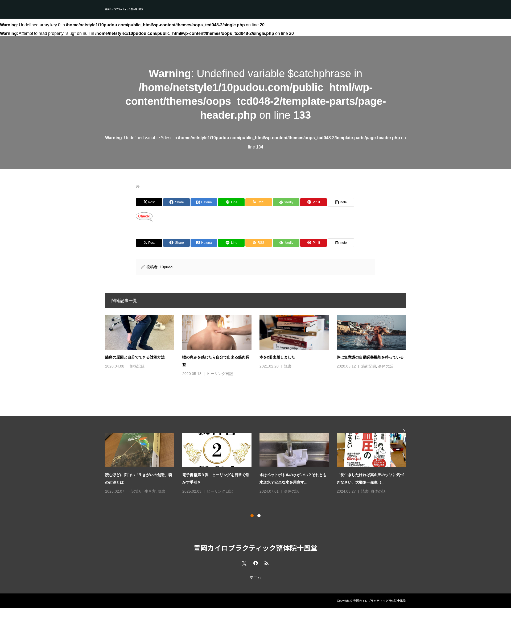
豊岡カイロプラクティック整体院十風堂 (124, 9)
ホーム (255, 577)
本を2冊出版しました (277, 357)
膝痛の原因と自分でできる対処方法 (135, 357)
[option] (259, 464)
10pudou (167, 267)
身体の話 (385, 366)
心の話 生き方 (143, 491)
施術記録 (137, 366)
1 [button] (252, 515)
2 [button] (259, 515)
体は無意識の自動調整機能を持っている (370, 357)
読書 (287, 366)
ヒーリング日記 (220, 374)
